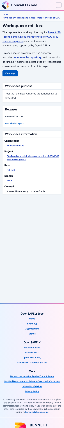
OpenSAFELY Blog (32, 357)
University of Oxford (32, 386)
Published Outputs (14, 123)
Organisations (32, 328)
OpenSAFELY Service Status (32, 362)
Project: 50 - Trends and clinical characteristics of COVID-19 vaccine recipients (33, 17)
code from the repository (27, 57)
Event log (32, 323)
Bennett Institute (15, 145)
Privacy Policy (32, 391)
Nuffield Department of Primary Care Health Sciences (32, 381)
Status (32, 333)
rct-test (11, 170)
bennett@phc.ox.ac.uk (36, 412)
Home (5, 14)
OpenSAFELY (32, 352)
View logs (10, 73)
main (9, 180)
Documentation (32, 347)
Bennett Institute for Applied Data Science (32, 376)
